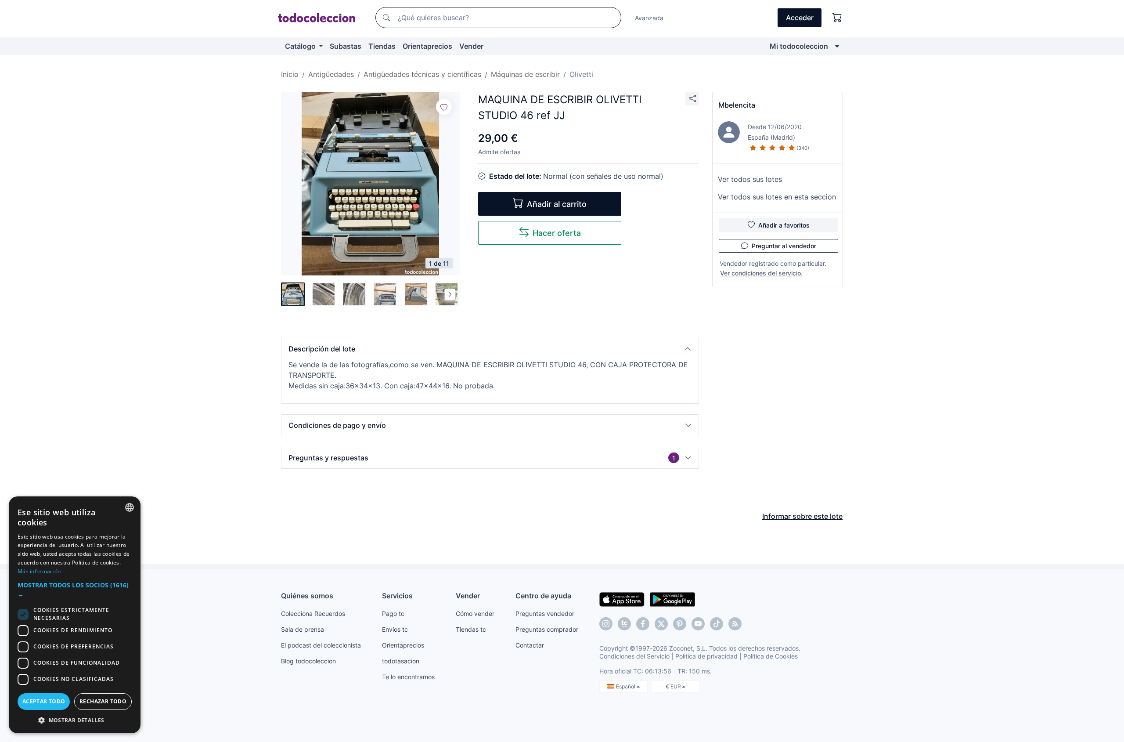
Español (626, 686)
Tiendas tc (471, 629)
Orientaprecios (427, 46)
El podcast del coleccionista (321, 645)
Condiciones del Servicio (634, 656)
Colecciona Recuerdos (313, 613)
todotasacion (400, 661)
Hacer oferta (557, 233)
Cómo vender (475, 613)
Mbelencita (736, 105)
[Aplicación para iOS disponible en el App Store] (622, 598)
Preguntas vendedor (544, 613)
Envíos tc (395, 629)
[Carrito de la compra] (837, 17)
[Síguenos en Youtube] (698, 623)
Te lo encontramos (408, 676)
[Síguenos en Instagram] (605, 623)
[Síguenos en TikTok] (716, 623)
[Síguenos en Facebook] (642, 623)
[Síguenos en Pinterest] (679, 623)
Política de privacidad (706, 656)
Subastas (345, 46)
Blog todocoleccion (308, 661)
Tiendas (382, 46)
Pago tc (393, 613)
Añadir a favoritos (784, 225)
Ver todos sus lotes (750, 179)
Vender (471, 46)
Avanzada (649, 18)
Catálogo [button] (301, 46)
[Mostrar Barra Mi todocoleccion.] (837, 46)
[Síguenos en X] (661, 623)
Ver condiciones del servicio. (761, 273)
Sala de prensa (302, 629)
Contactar (529, 645)
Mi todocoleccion (799, 46)
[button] (490, 349)
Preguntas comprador (546, 629)
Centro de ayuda (543, 595)
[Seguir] (444, 107)
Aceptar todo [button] (43, 701)
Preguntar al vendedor (784, 246)
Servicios (397, 595)
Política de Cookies (770, 656)
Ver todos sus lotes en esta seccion (777, 196)
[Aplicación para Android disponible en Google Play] (672, 598)
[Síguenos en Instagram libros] (624, 623)
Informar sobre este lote (802, 516)
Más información (39, 571)
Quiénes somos (307, 595)
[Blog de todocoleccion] (735, 623)
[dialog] (74, 614)
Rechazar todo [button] (102, 701)
